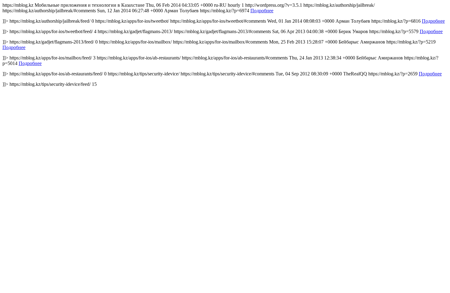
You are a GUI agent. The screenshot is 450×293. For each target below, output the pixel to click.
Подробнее (261, 10)
